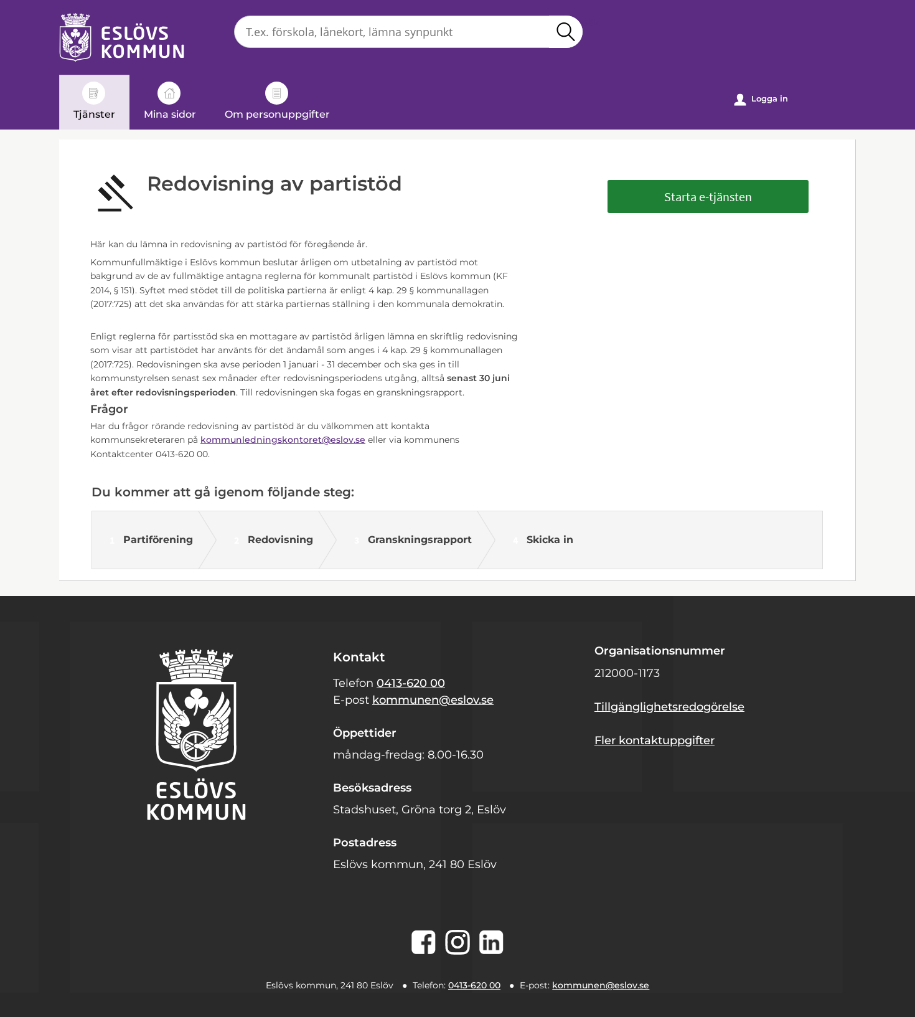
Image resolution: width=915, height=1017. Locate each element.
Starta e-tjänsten (708, 196)
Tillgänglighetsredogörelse (669, 707)
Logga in (761, 99)
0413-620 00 (411, 683)
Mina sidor (170, 114)
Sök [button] (566, 32)
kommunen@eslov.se (433, 700)
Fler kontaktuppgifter (654, 740)
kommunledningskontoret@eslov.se (282, 439)
